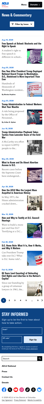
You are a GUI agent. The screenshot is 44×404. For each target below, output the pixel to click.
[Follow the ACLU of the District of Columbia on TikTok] (27, 390)
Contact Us (7, 377)
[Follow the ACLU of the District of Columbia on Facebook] (4, 390)
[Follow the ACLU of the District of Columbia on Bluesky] (39, 390)
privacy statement (32, 349)
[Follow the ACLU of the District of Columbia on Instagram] (21, 390)
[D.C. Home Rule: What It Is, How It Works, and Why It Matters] (22, 253)
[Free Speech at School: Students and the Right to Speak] (22, 51)
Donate (5, 382)
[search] (39, 358)
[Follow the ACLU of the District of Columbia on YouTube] (16, 390)
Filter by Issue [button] (22, 24)
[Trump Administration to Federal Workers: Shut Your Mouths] (22, 112)
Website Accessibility (35, 400)
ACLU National (9, 366)
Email (5, 329)
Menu (24, 4)
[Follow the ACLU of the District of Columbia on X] (10, 390)
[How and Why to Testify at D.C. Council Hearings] (22, 225)
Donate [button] (34, 4)
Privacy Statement (20, 400)
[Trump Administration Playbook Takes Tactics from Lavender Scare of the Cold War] (22, 141)
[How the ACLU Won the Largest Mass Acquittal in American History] (22, 197)
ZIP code (6, 338)
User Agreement (7, 400)
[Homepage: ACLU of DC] (10, 4)
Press (4, 371)
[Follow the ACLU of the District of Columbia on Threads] (33, 390)
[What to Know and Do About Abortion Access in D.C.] (22, 170)
